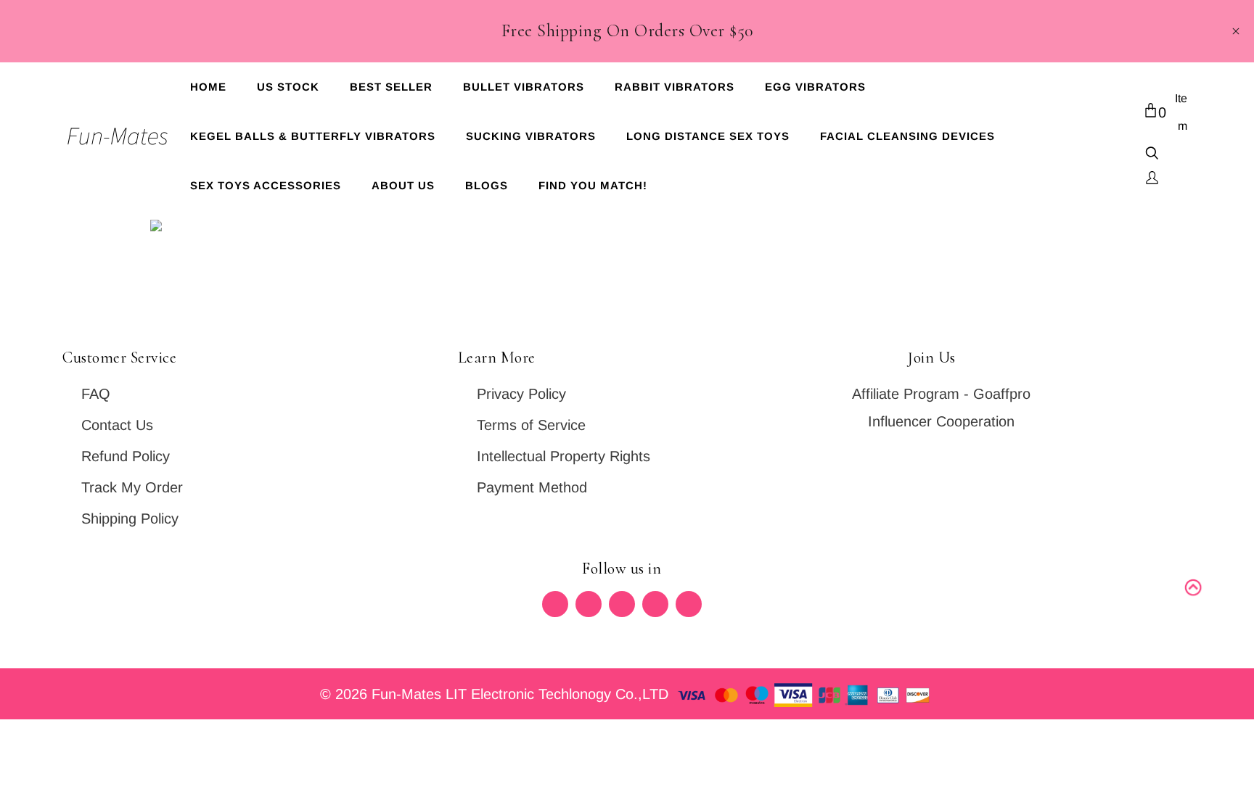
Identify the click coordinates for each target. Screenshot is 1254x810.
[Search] (1152, 155)
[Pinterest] (622, 604)
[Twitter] (555, 604)
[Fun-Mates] (116, 135)
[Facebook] (588, 604)
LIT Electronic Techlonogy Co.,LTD (559, 694)
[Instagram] (655, 604)
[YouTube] (689, 604)
